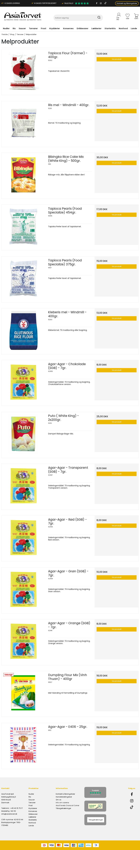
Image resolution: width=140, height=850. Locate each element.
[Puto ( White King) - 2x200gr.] (23, 434)
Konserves (68, 28)
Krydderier (54, 28)
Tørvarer (33, 28)
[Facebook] (96, 3)
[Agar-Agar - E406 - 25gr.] (23, 745)
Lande (134, 28)
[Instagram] (100, 3)
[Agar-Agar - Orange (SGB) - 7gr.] (23, 641)
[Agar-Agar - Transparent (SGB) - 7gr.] (23, 486)
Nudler (6, 28)
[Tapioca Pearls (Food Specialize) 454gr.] (23, 227)
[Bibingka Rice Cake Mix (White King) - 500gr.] (23, 175)
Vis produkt (116, 59)
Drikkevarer (82, 28)
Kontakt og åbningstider (127, 3)
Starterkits (110, 28)
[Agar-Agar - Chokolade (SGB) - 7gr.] (23, 382)
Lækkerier (96, 28)
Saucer (22, 28)
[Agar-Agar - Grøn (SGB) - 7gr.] (23, 589)
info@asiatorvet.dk (9, 814)
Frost (43, 28)
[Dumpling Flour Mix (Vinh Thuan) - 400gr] (23, 693)
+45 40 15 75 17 (16, 808)
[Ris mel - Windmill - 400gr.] (23, 123)
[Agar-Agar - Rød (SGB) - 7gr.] (23, 538)
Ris (14, 28)
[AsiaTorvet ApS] (22, 16)
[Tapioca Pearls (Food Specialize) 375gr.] (23, 278)
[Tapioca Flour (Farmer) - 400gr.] (23, 71)
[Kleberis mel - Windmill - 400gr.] (23, 330)
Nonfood (123, 28)
